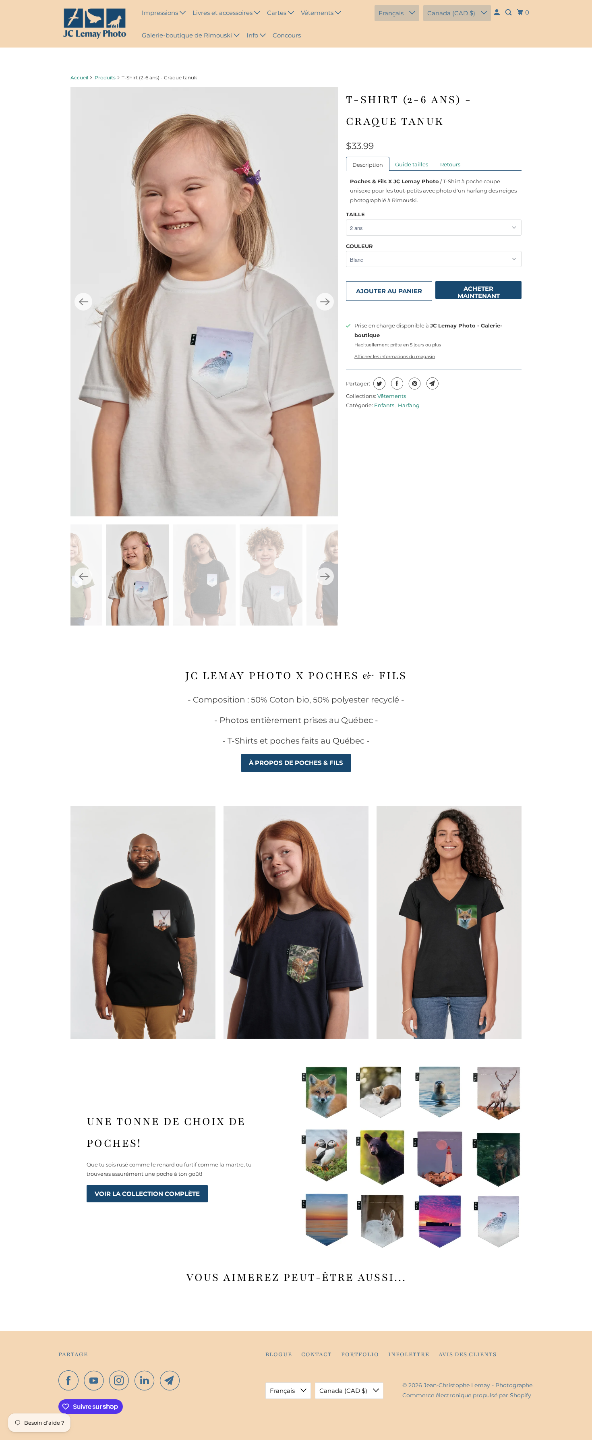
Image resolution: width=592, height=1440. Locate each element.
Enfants (384, 405)
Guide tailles (411, 164)
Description (367, 165)
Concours (287, 35)
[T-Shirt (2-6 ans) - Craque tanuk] (204, 301)
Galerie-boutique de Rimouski (188, 35)
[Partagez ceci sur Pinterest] (414, 383)
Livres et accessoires (223, 13)
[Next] (325, 302)
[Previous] (83, 302)
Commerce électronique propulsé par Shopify (466, 1395)
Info (253, 35)
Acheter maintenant (478, 292)
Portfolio (360, 1354)
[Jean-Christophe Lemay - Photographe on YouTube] (96, 1380)
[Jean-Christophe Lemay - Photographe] (94, 24)
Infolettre (408, 1354)
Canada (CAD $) (452, 13)
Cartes (277, 13)
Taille (355, 214)
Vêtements (318, 13)
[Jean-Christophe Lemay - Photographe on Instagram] (121, 1380)
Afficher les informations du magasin (394, 356)
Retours (450, 164)
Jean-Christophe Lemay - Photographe (478, 1385)
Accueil (79, 78)
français (392, 13)
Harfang (409, 405)
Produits (105, 78)
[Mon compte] (497, 12)
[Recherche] (509, 12)
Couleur (359, 246)
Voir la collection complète (147, 1194)
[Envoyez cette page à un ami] (431, 383)
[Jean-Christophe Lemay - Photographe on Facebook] (70, 1380)
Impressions (161, 13)
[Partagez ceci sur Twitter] (378, 383)
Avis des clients (468, 1354)
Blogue (278, 1354)
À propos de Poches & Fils (296, 763)
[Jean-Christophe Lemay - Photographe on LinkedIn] (147, 1380)
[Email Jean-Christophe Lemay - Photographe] (172, 1380)
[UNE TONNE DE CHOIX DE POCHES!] (411, 1156)
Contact (316, 1354)
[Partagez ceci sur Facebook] (396, 383)
